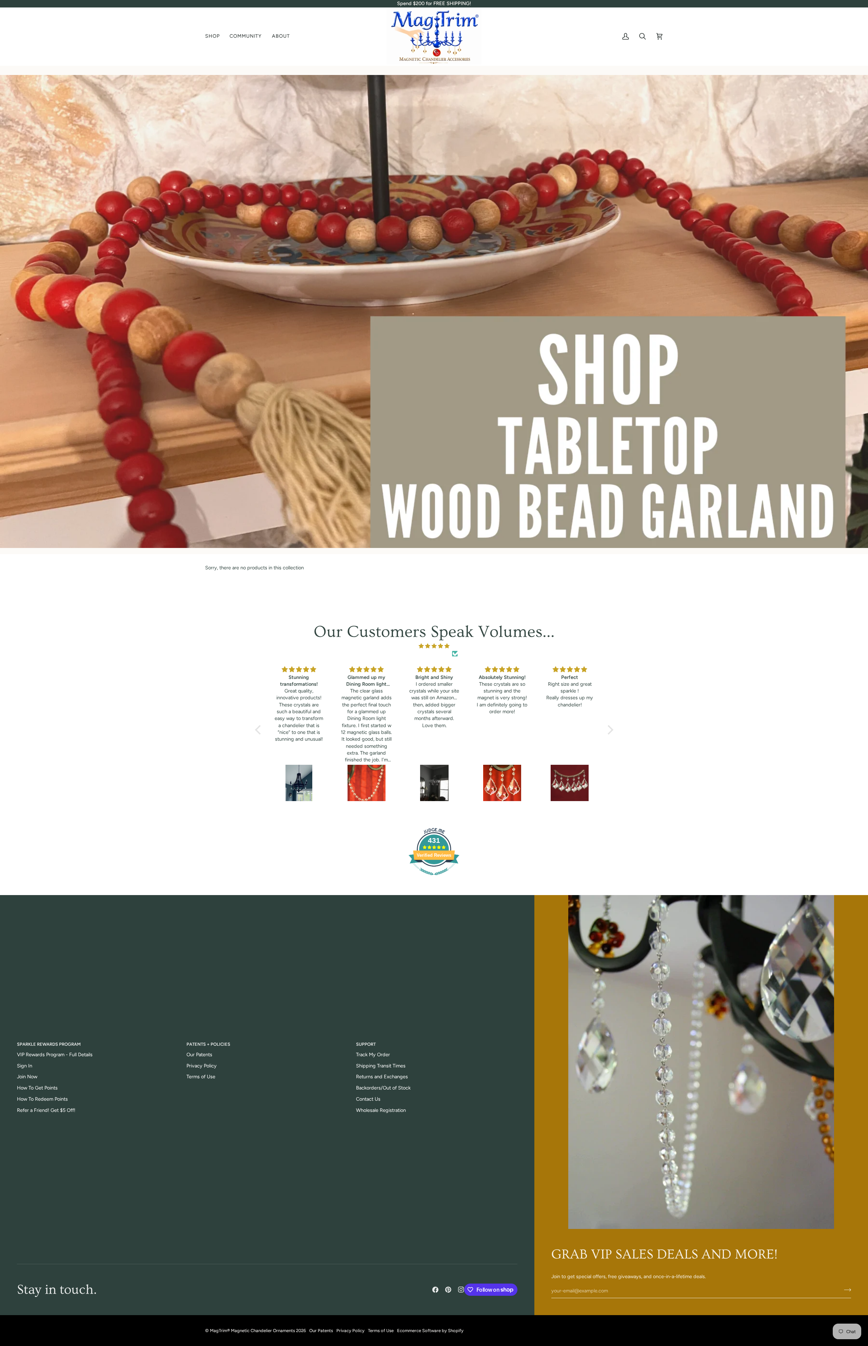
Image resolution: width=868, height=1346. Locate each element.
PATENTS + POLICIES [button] (208, 1044)
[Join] (845, 1290)
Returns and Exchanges (382, 1077)
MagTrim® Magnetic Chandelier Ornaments (252, 1330)
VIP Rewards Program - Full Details (55, 1054)
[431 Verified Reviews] (434, 879)
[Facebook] (435, 1290)
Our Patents (199, 1054)
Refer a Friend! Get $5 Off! (46, 1110)
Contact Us (368, 1099)
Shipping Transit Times (381, 1066)
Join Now (27, 1077)
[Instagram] (461, 1290)
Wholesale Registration (381, 1110)
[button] (214, 36)
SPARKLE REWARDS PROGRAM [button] (49, 1044)
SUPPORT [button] (366, 1044)
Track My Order (373, 1054)
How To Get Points (37, 1088)
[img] (434, 646)
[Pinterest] (448, 1290)
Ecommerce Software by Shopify (430, 1330)
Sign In (24, 1066)
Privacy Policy (201, 1066)
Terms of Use (200, 1077)
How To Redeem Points (42, 1099)
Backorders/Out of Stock (383, 1088)
